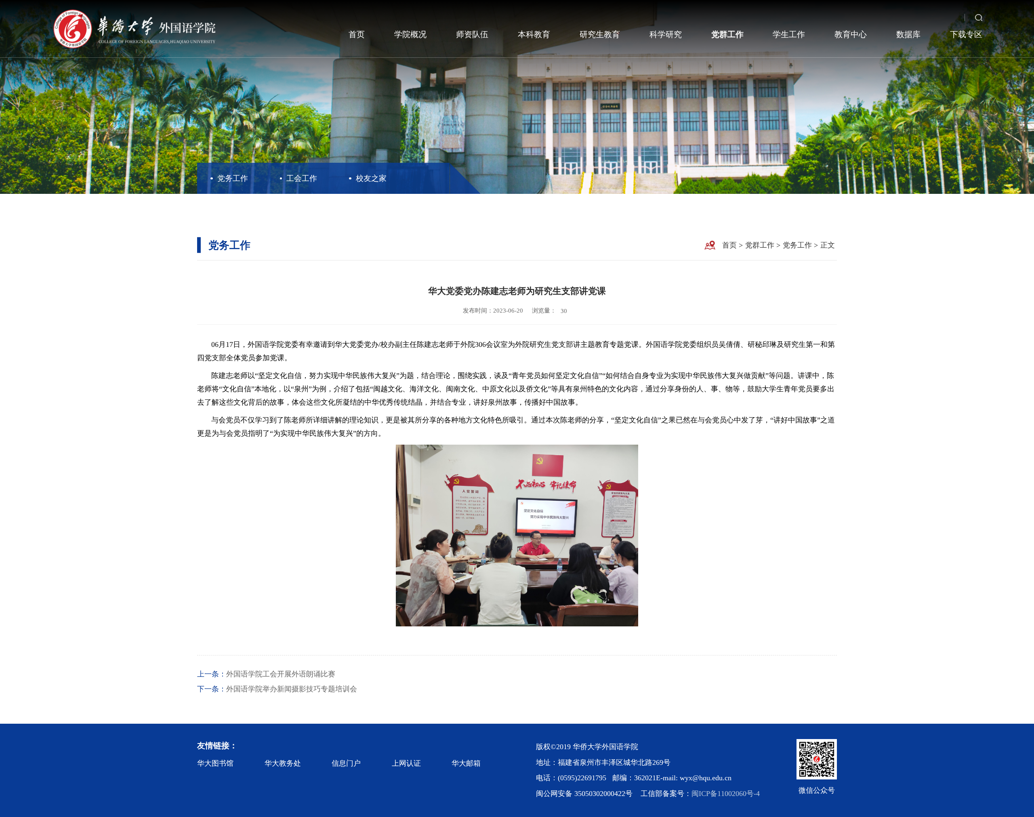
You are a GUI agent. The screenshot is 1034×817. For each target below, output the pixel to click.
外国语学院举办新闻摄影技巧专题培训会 (291, 689)
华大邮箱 (466, 763)
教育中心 (850, 34)
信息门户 (346, 763)
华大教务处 (283, 763)
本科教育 (534, 34)
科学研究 (665, 34)
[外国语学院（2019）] (134, 28)
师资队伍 (472, 34)
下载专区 (966, 34)
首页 (357, 34)
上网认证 (406, 763)
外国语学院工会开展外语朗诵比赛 (280, 674)
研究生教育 (600, 34)
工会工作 (301, 178)
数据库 (908, 34)
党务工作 (232, 178)
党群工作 (727, 34)
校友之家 (371, 178)
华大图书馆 (215, 763)
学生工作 (789, 34)
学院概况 (410, 34)
